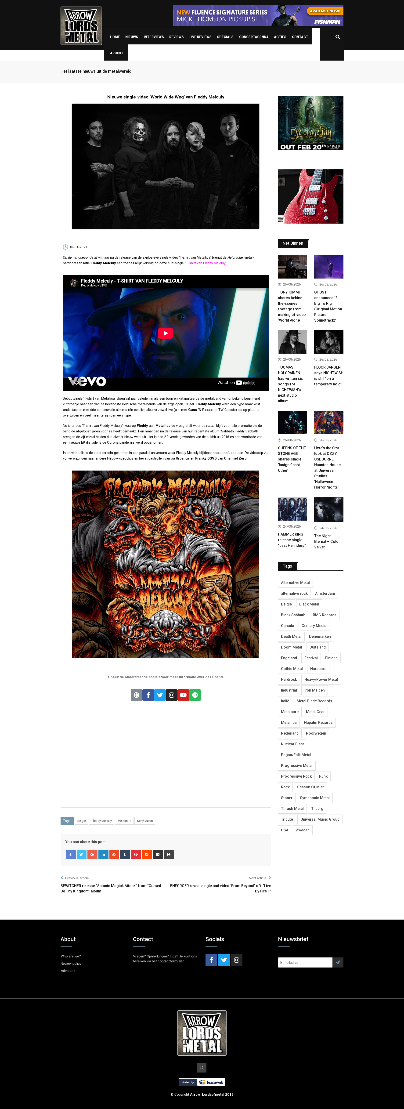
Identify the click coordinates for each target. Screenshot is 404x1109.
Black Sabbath (293, 615)
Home (115, 37)
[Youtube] (183, 695)
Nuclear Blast (292, 744)
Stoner (286, 798)
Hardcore (318, 669)
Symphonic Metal (315, 798)
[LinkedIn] (103, 854)
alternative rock (294, 593)
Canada (287, 625)
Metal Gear (315, 712)
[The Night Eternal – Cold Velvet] (328, 510)
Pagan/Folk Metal (296, 755)
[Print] (169, 854)
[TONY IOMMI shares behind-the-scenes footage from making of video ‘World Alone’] (292, 267)
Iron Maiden (314, 690)
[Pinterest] (136, 854)
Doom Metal (291, 647)
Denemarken (320, 636)
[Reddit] (147, 854)
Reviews (176, 37)
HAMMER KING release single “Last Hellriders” (292, 540)
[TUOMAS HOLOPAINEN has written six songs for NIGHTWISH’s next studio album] (292, 342)
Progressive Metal (297, 765)
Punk (323, 776)
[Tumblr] (125, 854)
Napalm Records (318, 722)
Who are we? (71, 956)
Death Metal (291, 636)
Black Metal (309, 604)
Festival (311, 658)
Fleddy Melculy (102, 821)
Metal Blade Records (314, 701)
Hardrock (289, 679)
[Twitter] (160, 695)
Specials (225, 37)
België (81, 821)
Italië (285, 701)
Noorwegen (316, 733)
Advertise (68, 971)
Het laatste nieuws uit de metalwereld (96, 71)
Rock (285, 787)
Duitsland (318, 647)
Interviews (154, 37)
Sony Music (145, 821)
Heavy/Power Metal (321, 679)
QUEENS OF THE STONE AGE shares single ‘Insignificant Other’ (292, 459)
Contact (300, 37)
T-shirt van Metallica (99, 398)
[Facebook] (148, 695)
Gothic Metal (292, 669)
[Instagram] (171, 695)
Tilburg (317, 808)
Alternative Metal (295, 582)
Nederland (290, 733)
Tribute (287, 819)
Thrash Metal (292, 808)
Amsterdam (325, 593)
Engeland (289, 658)
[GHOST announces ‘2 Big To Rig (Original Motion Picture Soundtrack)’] (328, 267)
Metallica (289, 722)
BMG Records (324, 615)
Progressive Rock (296, 776)
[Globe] (136, 695)
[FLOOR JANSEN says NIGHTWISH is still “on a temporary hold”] (328, 342)
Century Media (314, 625)
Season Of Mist (310, 787)
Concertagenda (254, 37)
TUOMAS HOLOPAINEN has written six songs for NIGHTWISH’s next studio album (290, 384)
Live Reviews (200, 37)
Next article (257, 878)
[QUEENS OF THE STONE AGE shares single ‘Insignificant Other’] (292, 423)
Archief (117, 53)
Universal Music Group (319, 819)
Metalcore (124, 821)
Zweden (303, 830)
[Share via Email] (158, 854)
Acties (280, 37)
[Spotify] (195, 695)
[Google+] (92, 854)
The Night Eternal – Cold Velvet (326, 541)
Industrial (289, 690)
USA (284, 830)
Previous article (77, 878)
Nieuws (131, 37)
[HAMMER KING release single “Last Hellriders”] (292, 509)
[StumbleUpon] (114, 854)
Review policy (71, 963)
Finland (331, 658)
